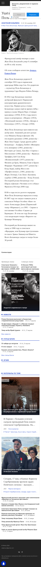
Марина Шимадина (14, 489)
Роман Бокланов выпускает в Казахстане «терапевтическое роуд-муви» (16, 320)
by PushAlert (16, 16)
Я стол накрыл (6, 347)
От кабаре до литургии (9, 343)
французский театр (30, 25)
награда (23, 492)
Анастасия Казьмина (10, 23)
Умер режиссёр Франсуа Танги (12, 522)
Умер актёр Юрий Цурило (10, 330)
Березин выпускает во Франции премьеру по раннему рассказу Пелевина (18, 514)
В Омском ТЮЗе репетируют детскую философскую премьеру (30, 267)
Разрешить (34, 14)
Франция (21, 25)
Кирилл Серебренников (12, 492)
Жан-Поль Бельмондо (10, 25)
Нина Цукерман (13, 429)
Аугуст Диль (22, 432)
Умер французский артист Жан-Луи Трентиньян (18, 525)
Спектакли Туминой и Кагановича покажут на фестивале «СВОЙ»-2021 (10, 267)
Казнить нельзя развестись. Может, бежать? (17, 350)
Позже (24, 14)
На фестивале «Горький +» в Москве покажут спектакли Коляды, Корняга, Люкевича (17, 324)
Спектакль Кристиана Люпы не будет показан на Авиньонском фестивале (19, 509)
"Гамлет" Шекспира (11, 432)
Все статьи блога (7, 355)
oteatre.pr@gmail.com (7, 548)
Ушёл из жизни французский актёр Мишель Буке (19, 530)
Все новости (5, 334)
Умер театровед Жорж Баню (11, 518)
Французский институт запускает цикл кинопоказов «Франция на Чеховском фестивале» (20, 498)
